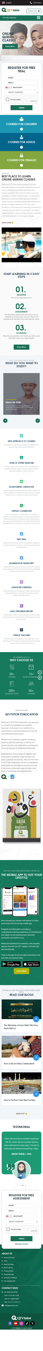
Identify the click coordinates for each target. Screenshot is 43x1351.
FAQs (5, 1261)
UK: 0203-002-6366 (11, 1292)
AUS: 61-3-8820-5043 (11, 1299)
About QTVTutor (9, 1258)
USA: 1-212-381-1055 (11, 1295)
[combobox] (8, 87)
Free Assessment (9, 1281)
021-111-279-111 (20, 417)
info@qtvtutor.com (11, 1305)
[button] (40, 678)
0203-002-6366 (20, 400)
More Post (20, 1113)
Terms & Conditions (10, 1278)
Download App (9, 1274)
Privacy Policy (8, 1271)
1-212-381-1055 (20, 406)
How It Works (8, 1268)
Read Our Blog (9, 1264)
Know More (6, 222)
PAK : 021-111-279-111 (12, 1302)
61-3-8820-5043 (20, 412)
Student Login (32, 11)
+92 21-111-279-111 (21, 423)
